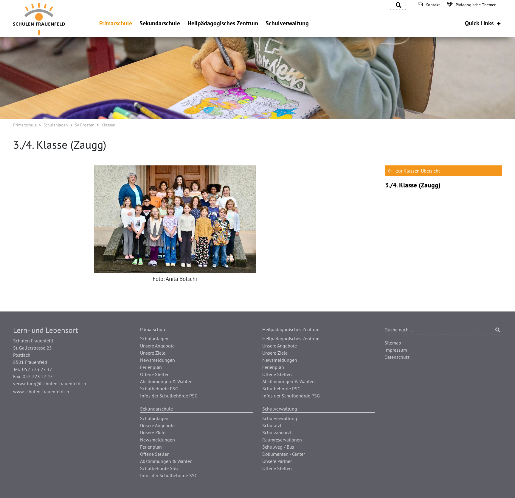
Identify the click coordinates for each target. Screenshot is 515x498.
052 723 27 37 (37, 369)
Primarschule (25, 125)
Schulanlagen (56, 125)
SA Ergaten (84, 125)
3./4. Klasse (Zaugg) (412, 185)
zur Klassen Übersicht (418, 171)
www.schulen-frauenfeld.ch (41, 391)
